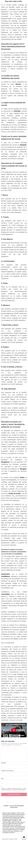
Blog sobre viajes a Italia (13, 1)
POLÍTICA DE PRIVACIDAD (17, 805)
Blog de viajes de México (9, 813)
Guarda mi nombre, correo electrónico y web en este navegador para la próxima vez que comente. (14, 789)
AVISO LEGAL (14, 807)
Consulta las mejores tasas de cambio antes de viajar (14, 816)
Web (2, 778)
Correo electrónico (7, 770)
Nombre (4, 762)
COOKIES (6, 805)
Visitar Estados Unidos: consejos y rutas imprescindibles (12, 820)
